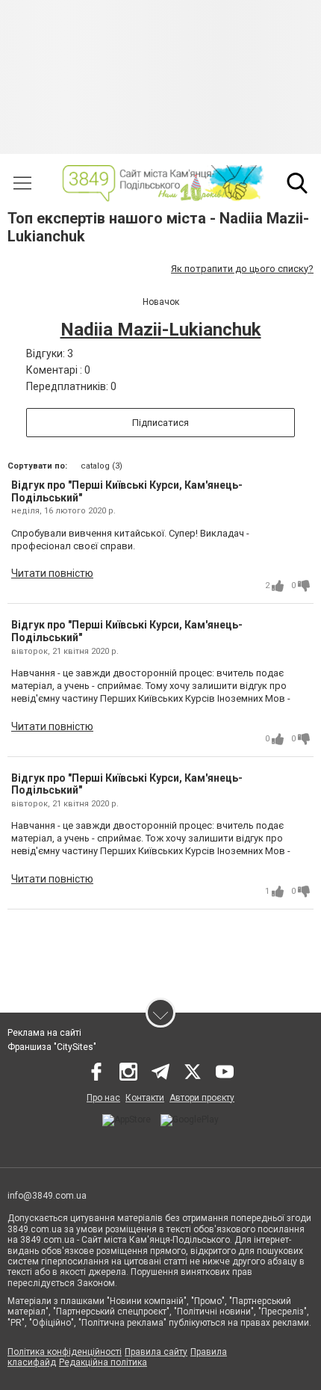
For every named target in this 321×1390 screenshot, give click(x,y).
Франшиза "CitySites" (51, 1047)
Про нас (103, 1098)
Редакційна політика (103, 1362)
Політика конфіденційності (64, 1352)
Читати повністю (52, 573)
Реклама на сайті (44, 1033)
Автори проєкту (201, 1098)
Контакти (144, 1098)
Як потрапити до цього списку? (242, 268)
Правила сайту (156, 1352)
